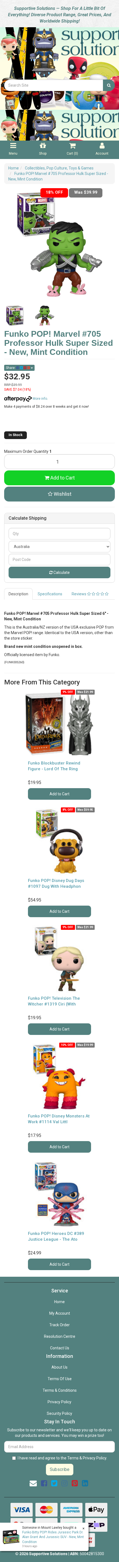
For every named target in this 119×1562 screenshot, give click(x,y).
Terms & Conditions (60, 1390)
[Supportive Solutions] (59, 53)
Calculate (61, 572)
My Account (59, 1313)
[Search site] (109, 85)
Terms (73, 1458)
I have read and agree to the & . (62, 1458)
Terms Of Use (60, 1379)
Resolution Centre (59, 1336)
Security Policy (59, 1413)
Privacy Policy (59, 1402)
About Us (59, 1367)
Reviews (79, 594)
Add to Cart (62, 478)
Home (59, 1302)
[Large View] (15, 316)
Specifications (50, 594)
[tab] (18, 594)
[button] (59, 494)
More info (39, 399)
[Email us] (33, 1483)
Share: (11, 368)
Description (18, 594)
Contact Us (59, 1348)
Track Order (59, 1325)
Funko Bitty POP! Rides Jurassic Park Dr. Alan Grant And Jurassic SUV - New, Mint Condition (53, 1537)
